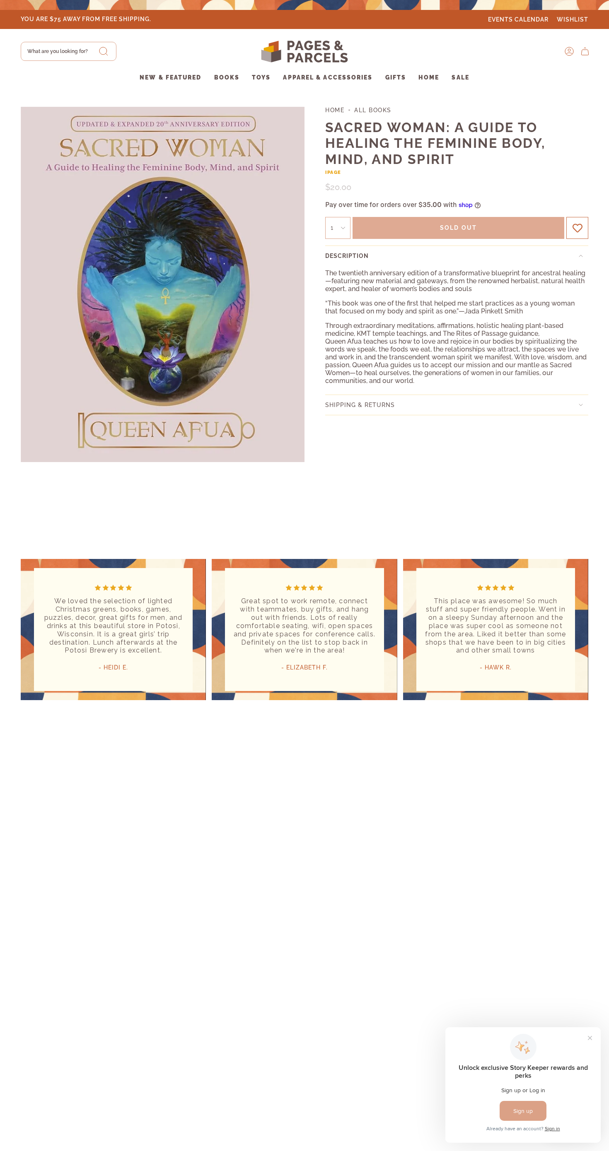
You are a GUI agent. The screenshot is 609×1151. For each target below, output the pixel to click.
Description (347, 256)
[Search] (103, 51)
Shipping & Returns (360, 405)
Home (334, 110)
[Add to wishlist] (577, 228)
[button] (170, 78)
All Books (373, 110)
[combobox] (68, 51)
